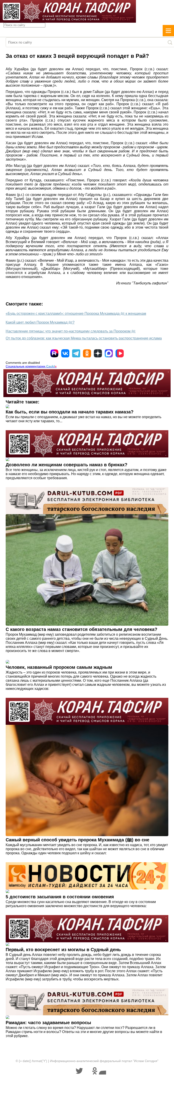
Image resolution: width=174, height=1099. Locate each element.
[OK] (87, 353)
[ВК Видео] (120, 353)
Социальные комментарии (31, 366)
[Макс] (109, 353)
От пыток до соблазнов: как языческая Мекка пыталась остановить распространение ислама (84, 338)
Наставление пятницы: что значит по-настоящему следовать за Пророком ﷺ (70, 331)
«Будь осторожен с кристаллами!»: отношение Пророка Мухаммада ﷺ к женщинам (76, 313)
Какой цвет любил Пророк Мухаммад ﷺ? (40, 322)
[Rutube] (54, 353)
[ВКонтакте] (65, 353)
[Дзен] (98, 353)
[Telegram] (76, 353)
